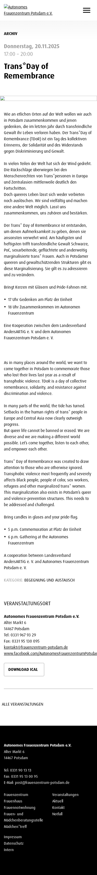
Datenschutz (14, 843)
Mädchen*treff (15, 826)
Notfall (57, 814)
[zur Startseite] (28, 10)
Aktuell (57, 801)
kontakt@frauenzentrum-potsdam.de (36, 647)
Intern (9, 849)
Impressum (13, 837)
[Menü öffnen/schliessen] (86, 10)
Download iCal (23, 669)
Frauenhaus (13, 801)
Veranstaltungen (65, 794)
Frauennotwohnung (19, 807)
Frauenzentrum (16, 794)
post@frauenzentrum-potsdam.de (42, 782)
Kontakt (58, 807)
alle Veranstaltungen (23, 704)
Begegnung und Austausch (49, 580)
